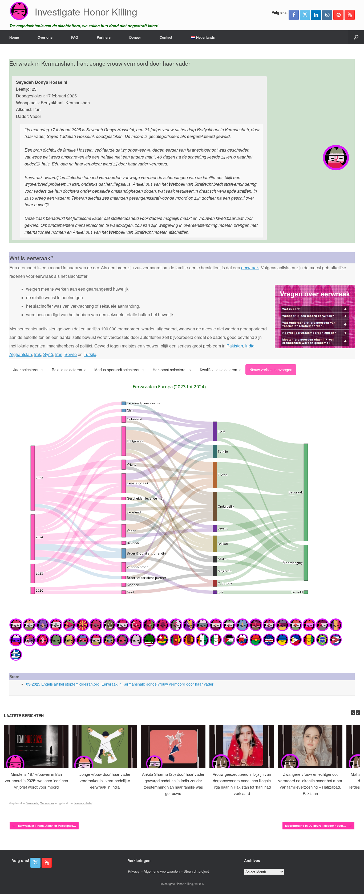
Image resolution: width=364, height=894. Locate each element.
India (249, 346)
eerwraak (250, 267)
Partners (104, 37)
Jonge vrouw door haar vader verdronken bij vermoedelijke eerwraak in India (104, 780)
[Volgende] (358, 712)
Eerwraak (32, 803)
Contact (166, 37)
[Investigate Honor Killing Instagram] (327, 15)
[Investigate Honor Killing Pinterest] (338, 15)
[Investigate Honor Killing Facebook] (294, 15)
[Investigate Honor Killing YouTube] (350, 15)
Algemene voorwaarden (162, 871)
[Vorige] (353, 712)
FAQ (74, 37)
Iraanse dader (83, 803)
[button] (356, 37)
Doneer (135, 37)
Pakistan (235, 346)
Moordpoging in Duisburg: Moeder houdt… (318, 826)
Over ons (45, 37)
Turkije (90, 354)
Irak (37, 354)
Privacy (134, 871)
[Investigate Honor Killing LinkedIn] (316, 15)
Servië (70, 354)
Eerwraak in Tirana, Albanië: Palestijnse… (44, 826)
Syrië (48, 354)
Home (14, 37)
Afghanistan (20, 354)
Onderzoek (47, 803)
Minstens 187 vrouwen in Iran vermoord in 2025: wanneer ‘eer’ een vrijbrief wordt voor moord (36, 780)
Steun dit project (196, 871)
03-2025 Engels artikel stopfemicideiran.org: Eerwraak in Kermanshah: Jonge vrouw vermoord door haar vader (119, 684)
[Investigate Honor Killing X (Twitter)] (305, 15)
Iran (58, 354)
